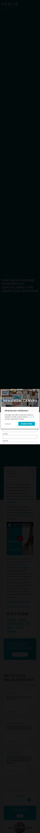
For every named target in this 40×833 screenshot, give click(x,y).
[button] (37, 391)
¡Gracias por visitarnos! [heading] (16, 411)
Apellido (5, 441)
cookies (30, 417)
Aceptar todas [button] (26, 424)
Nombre (5, 434)
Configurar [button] (8, 424)
